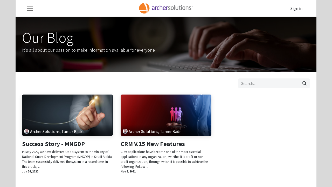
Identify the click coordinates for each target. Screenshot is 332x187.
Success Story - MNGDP (53, 144)
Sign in (296, 8)
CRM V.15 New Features (153, 144)
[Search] (304, 83)
